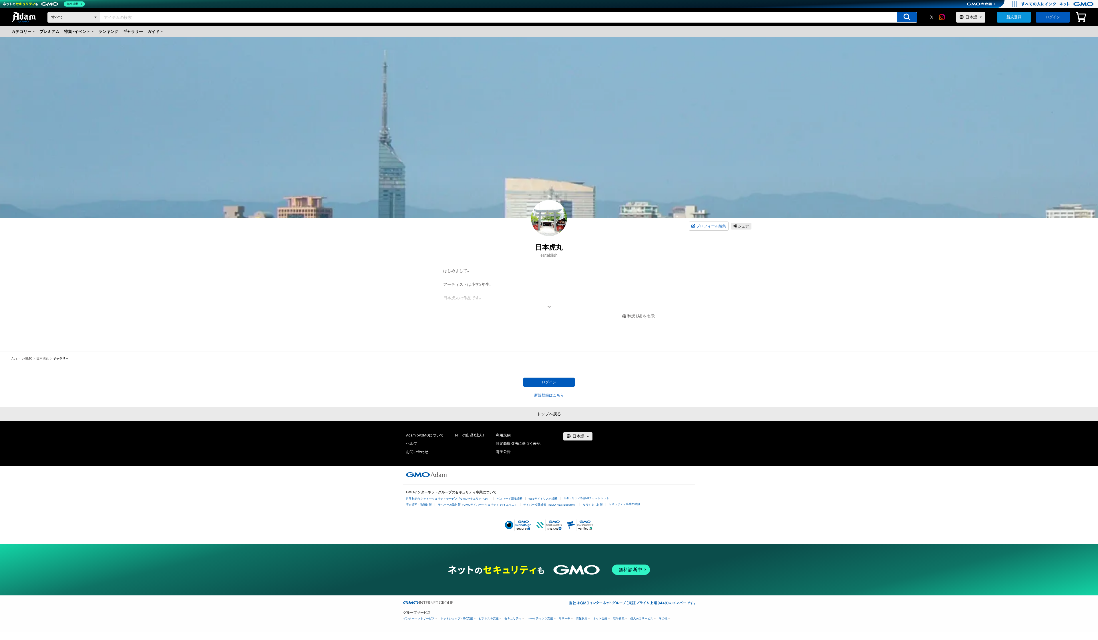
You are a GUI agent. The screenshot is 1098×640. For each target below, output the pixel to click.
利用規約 (503, 435)
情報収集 (581, 618)
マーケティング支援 (540, 618)
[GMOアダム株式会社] (426, 474)
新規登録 (1013, 17)
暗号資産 (618, 618)
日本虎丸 (42, 358)
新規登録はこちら (549, 395)
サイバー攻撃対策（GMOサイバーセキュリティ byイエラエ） (477, 504)
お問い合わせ (417, 452)
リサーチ (564, 618)
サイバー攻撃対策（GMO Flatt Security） (550, 504)
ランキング (108, 31)
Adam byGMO (21, 358)
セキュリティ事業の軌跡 (624, 504)
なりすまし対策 (593, 504)
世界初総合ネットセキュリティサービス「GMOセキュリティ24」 (448, 498)
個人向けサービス (641, 618)
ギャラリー (133, 31)
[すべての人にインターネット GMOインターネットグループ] (1058, 4)
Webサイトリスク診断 (542, 498)
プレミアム (49, 31)
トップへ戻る (549, 414)
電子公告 (503, 452)
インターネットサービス (419, 618)
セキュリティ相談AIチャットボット (586, 498)
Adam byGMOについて (425, 435)
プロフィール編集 (711, 226)
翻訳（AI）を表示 (641, 316)
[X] (931, 17)
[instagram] (942, 17)
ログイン (1052, 17)
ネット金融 (600, 618)
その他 (663, 618)
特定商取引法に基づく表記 (518, 443)
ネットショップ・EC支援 (456, 618)
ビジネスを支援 (489, 618)
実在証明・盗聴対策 (419, 504)
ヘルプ (411, 443)
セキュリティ (513, 618)
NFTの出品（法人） (469, 435)
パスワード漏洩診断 (509, 498)
